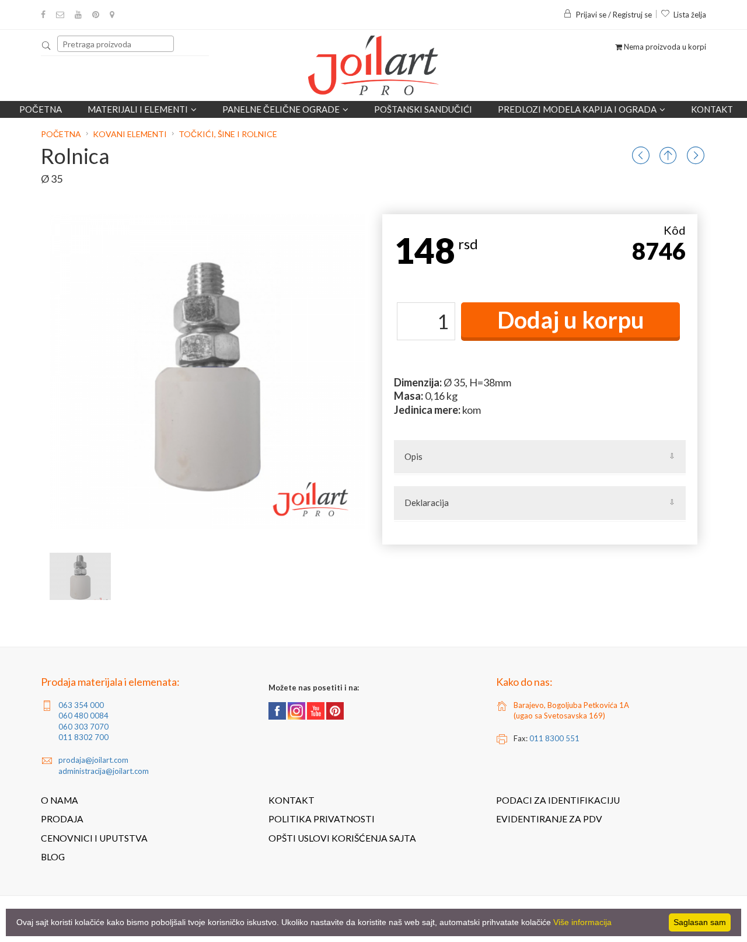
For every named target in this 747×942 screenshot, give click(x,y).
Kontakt (712, 109)
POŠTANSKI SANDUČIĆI (423, 109)
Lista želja (689, 14)
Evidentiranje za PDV (549, 819)
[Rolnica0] (80, 576)
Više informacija (582, 922)
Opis (413, 456)
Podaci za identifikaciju (558, 800)
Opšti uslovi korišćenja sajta (342, 838)
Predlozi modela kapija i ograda (577, 109)
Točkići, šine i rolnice (228, 134)
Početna (40, 109)
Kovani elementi (130, 134)
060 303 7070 (83, 726)
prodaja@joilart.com (93, 760)
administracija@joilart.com (103, 771)
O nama (59, 800)
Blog (53, 857)
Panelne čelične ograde (281, 109)
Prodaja (62, 819)
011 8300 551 (554, 738)
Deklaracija (426, 502)
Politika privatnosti (321, 819)
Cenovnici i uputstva (94, 838)
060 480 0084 (83, 715)
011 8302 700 (83, 737)
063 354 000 (81, 705)
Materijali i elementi (138, 109)
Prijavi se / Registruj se (614, 14)
